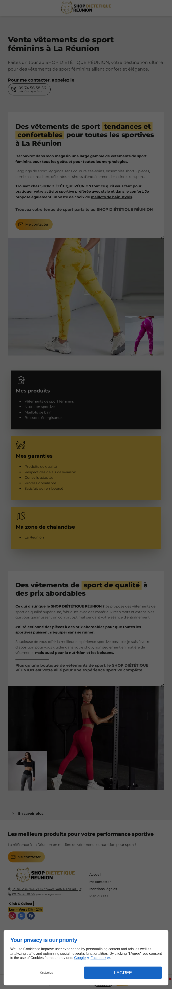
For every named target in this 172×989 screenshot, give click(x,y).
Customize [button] (46, 972)
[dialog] (86, 957)
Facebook (98, 958)
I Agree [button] (123, 972)
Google (80, 958)
